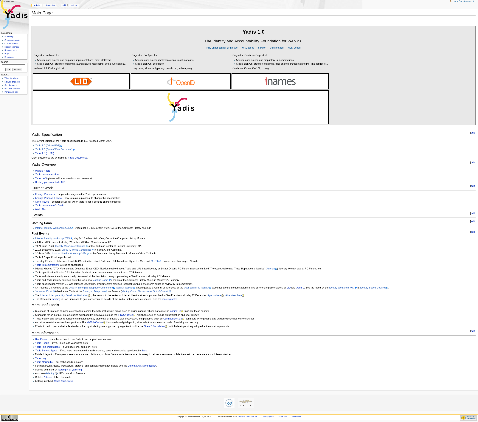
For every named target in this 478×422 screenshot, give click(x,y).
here (144, 350)
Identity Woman (124, 287)
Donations (9, 57)
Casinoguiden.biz (172, 318)
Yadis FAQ (41, 178)
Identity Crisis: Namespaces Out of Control (145, 291)
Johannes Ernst (43, 291)
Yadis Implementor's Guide (49, 205)
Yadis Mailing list (44, 362)
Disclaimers (297, 417)
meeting (56, 299)
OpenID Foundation (154, 326)
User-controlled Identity (196, 287)
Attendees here (233, 295)
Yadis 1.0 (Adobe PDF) (47, 145)
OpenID (300, 287)
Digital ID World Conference (76, 250)
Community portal (12, 40)
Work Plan (40, 209)
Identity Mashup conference (70, 246)
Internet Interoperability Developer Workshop (64, 295)
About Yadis (283, 417)
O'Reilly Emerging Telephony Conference (91, 287)
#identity (50, 373)
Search (4, 62)
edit (473, 132)
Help (6, 53)
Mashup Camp (100, 280)
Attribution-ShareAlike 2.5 (247, 417)
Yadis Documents (77, 157)
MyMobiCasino (95, 322)
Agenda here (214, 295)
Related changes (12, 82)
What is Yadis (42, 171)
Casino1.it (175, 311)
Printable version (12, 88)
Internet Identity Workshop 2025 (52, 238)
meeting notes (169, 299)
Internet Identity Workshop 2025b (53, 228)
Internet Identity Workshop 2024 (69, 253)
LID (289, 287)
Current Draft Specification (142, 365)
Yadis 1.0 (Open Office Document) (53, 149)
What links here (11, 78)
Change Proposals (45, 194)
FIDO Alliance (125, 315)
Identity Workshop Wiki (341, 287)
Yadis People (42, 343)
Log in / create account (463, 1)
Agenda (270, 268)
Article (37, 5)
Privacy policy (268, 417)
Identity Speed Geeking (373, 287)
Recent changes (11, 47)
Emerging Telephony (94, 291)
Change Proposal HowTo (48, 198)
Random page (10, 50)
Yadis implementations (47, 265)
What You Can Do (63, 381)
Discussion (50, 5)
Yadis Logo (41, 358)
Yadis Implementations (47, 174)
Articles (48, 377)
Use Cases (41, 339)
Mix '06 (155, 261)
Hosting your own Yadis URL (50, 182)
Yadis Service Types (46, 350)
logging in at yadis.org (70, 369)
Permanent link (11, 92)
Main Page (9, 36)
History (74, 5)
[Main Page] (14, 14)
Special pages (10, 85)
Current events (11, 43)
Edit (64, 5)
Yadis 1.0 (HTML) (44, 153)
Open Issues (42, 202)
